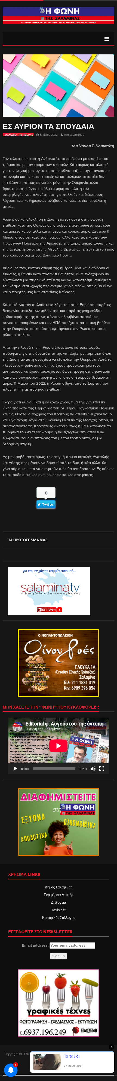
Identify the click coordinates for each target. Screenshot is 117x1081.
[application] (58, 746)
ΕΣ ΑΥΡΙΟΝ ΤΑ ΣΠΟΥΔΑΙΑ (48, 126)
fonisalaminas (74, 135)
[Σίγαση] (93, 768)
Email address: (36, 945)
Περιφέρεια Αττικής (58, 895)
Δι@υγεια (58, 902)
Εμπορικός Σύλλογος (58, 918)
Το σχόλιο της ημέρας (18, 135)
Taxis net (59, 910)
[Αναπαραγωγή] (15, 768)
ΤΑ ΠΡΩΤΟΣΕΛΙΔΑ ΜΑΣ (27, 540)
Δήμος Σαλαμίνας (58, 887)
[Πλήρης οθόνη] (101, 768)
